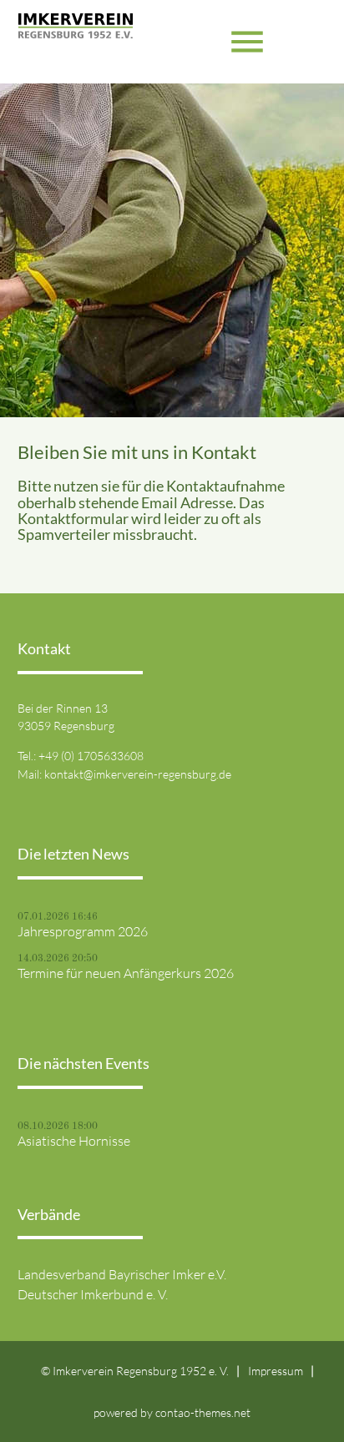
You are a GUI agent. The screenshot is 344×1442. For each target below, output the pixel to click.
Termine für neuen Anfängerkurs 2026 (126, 973)
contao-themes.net (202, 1412)
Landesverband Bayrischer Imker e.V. (122, 1274)
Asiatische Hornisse (74, 1140)
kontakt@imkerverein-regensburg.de (137, 774)
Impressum (275, 1371)
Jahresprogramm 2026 (83, 931)
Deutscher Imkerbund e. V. (93, 1294)
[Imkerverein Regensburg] (76, 41)
